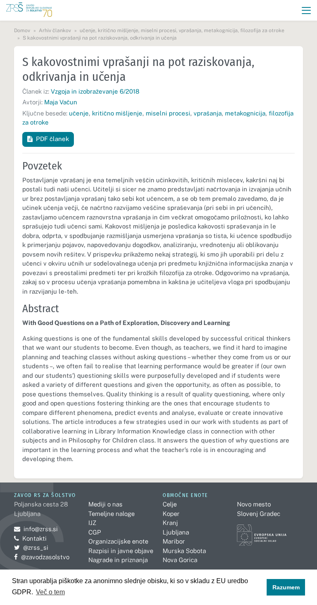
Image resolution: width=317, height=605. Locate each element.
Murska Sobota (184, 550)
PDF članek (52, 138)
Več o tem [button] (50, 592)
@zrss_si (31, 547)
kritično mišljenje (117, 113)
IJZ (92, 522)
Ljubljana (176, 532)
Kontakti (34, 538)
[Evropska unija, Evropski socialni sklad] (261, 531)
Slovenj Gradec (258, 513)
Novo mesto (254, 504)
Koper (171, 513)
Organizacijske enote (118, 541)
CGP (94, 532)
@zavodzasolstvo (41, 556)
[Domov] (29, 10)
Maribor (174, 541)
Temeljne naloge (111, 513)
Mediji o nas (105, 504)
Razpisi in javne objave (120, 550)
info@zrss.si (36, 528)
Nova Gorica (180, 559)
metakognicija (245, 113)
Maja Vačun (60, 102)
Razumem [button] (286, 587)
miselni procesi (168, 113)
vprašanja (208, 113)
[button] (306, 10)
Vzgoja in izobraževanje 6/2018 (95, 91)
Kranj (170, 522)
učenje (79, 113)
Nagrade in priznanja (118, 559)
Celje (170, 504)
